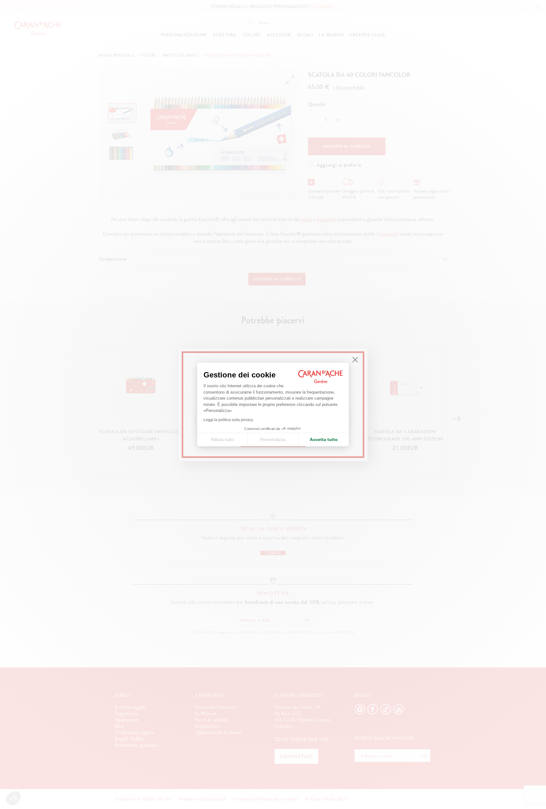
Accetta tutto (324, 439)
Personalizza (273, 439)
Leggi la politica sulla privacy (228, 420)
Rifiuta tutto (222, 439)
